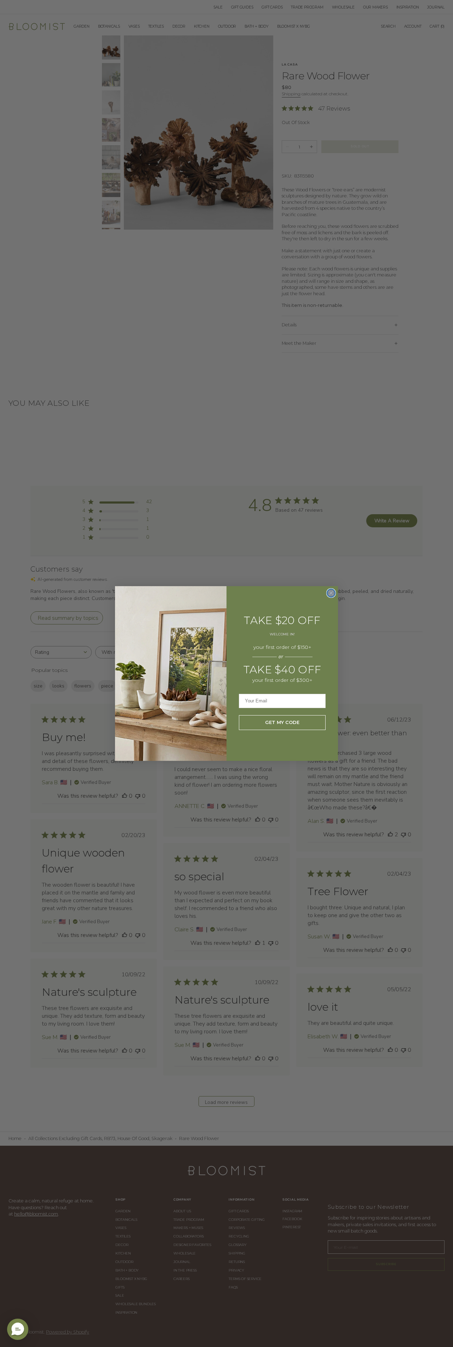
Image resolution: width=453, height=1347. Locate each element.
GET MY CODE (282, 722)
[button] (17, 1329)
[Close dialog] (331, 593)
